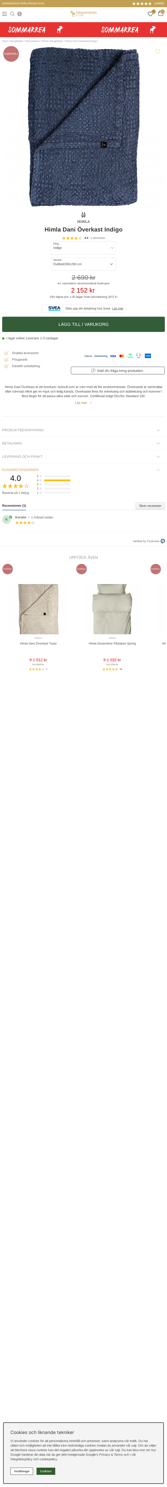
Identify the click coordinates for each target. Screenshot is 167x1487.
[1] (83, 126)
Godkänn (46, 1471)
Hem (5, 41)
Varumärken (32, 41)
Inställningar (21, 1471)
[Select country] (19, 13)
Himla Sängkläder (52, 41)
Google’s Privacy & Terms (104, 1454)
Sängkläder (16, 41)
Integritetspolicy (21, 1459)
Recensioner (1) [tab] (14, 505)
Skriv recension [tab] (150, 506)
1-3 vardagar (49, 338)
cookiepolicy (48, 1459)
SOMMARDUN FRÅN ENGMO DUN (23, 3)
